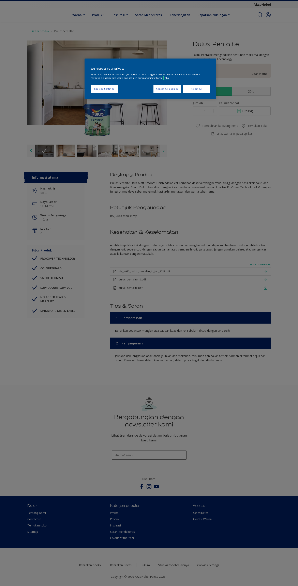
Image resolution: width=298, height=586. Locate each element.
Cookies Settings (104, 88)
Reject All (196, 88)
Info (166, 77)
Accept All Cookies (167, 88)
